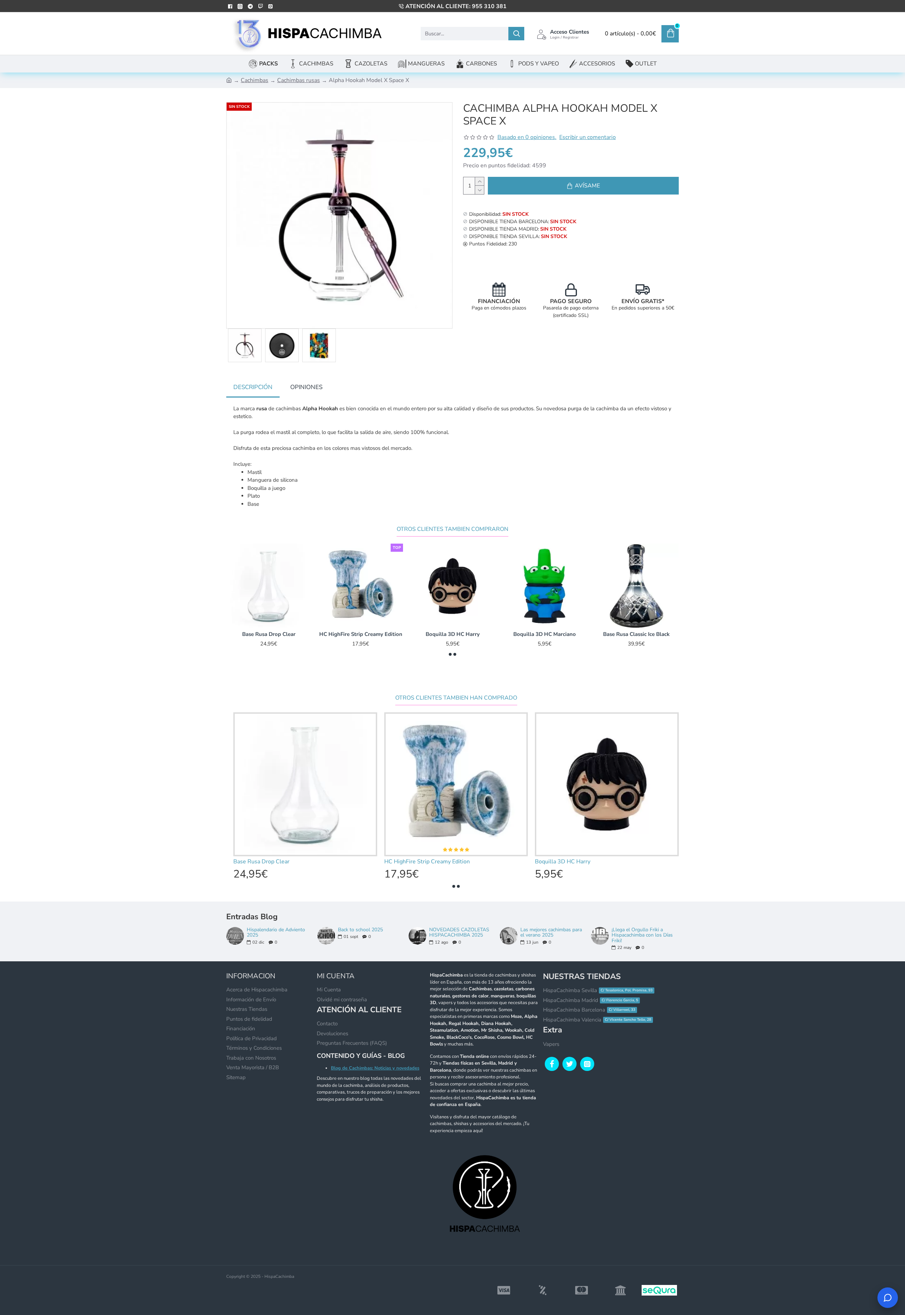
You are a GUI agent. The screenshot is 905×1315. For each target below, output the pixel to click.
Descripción (253, 387)
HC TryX (268, 634)
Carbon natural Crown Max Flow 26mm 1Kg (452, 634)
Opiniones (306, 387)
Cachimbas (254, 80)
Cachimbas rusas (298, 80)
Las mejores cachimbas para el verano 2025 (551, 932)
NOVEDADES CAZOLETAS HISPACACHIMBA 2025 (459, 932)
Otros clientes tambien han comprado (456, 698)
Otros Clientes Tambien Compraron (452, 529)
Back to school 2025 (360, 929)
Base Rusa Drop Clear (544, 634)
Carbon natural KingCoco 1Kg (360, 634)
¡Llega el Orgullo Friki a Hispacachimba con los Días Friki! (642, 935)
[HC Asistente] (887, 1297)
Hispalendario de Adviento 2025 (276, 932)
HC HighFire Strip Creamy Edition (636, 634)
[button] (450, 654)
